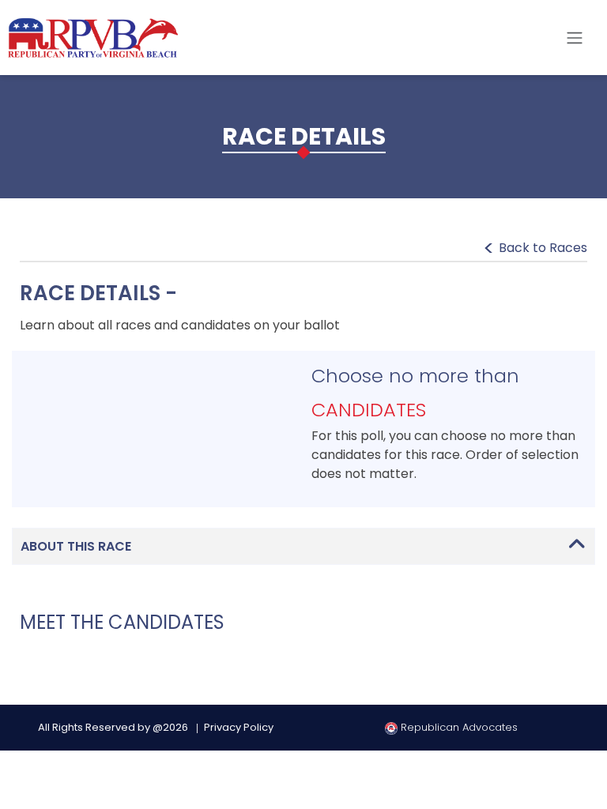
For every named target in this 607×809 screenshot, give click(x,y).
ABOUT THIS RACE (76, 546)
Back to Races (543, 248)
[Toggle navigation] (574, 37)
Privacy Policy (238, 727)
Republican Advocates (458, 727)
